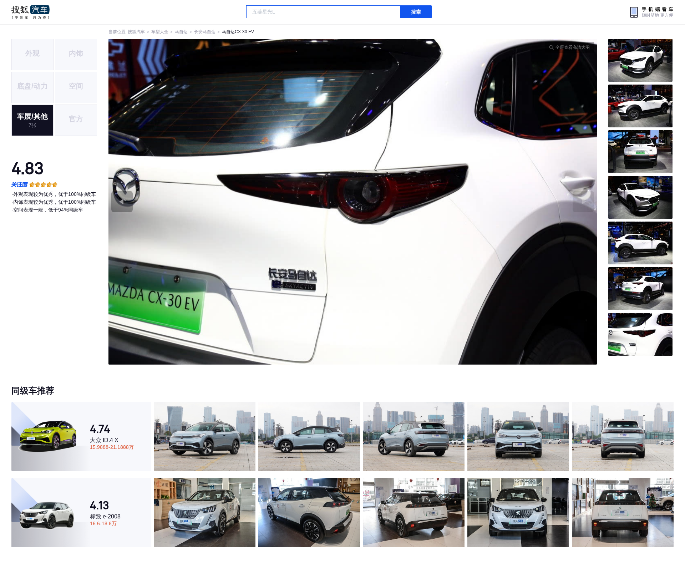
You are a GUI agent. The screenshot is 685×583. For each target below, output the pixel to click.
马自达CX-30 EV (238, 31)
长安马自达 (204, 31)
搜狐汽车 (30, 12)
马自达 (181, 31)
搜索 (416, 12)
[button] (230, 202)
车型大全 (159, 31)
